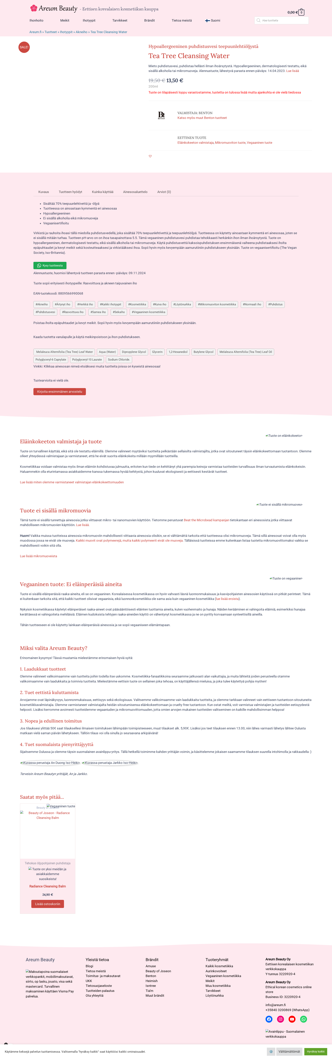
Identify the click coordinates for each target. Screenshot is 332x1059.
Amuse (151, 966)
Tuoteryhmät (217, 959)
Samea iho (99, 312)
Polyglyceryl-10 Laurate (87, 359)
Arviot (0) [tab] (164, 192)
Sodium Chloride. (119, 359)
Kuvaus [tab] (43, 192)
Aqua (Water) (107, 352)
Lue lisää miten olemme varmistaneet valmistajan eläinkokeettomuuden (72, 482)
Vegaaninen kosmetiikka (149, 312)
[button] (150, 156)
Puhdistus (276, 304)
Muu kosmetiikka (218, 986)
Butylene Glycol (203, 352)
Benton (151, 976)
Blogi (89, 966)
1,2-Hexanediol (178, 352)
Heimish (152, 981)
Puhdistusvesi (46, 312)
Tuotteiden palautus (100, 991)
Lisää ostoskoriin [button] (47, 904)
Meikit (210, 981)
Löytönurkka (183, 304)
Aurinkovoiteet (216, 971)
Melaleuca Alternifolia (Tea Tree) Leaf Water (64, 352)
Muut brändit (155, 995)
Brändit (152, 959)
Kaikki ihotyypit (111, 304)
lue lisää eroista (227, 599)
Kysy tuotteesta (53, 265)
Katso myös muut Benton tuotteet (202, 118)
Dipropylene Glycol (134, 352)
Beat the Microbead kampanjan (206, 520)
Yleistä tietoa (97, 959)
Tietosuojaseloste (99, 986)
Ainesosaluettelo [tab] (135, 192)
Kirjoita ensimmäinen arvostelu (59, 391)
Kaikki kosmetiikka (219, 966)
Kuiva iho (160, 304)
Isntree (151, 986)
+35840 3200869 (278, 1010)
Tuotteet (51, 32)
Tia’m (149, 991)
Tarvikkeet (213, 991)
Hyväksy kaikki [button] (316, 1051)
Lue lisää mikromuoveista (38, 556)
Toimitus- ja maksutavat (103, 976)
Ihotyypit (66, 32)
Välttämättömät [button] (289, 1051)
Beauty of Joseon (158, 971)
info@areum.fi (276, 1005)
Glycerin (157, 352)
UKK (89, 981)
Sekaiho (120, 312)
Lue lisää (292, 71)
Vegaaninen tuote (259, 142)
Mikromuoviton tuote (230, 142)
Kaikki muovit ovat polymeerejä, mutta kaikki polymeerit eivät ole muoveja (129, 540)
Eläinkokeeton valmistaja (196, 142)
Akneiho (81, 32)
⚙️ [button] (271, 1051)
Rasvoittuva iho (74, 312)
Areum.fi (35, 32)
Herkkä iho (86, 304)
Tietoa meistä (96, 971)
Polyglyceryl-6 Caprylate (51, 359)
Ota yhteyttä (94, 995)
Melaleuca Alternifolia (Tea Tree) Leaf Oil (246, 352)
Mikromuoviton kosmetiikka (218, 304)
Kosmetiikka (138, 304)
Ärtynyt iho (63, 304)
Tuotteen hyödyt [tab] (70, 192)
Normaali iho (253, 304)
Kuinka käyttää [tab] (102, 192)
